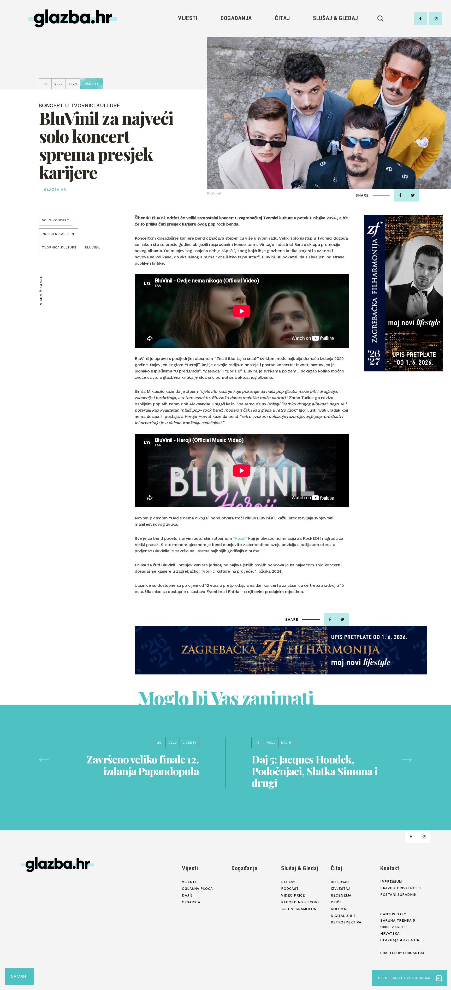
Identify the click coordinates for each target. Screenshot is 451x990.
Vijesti (188, 18)
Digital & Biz (282, 78)
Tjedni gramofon (335, 42)
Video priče (335, 60)
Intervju (282, 34)
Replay (336, 34)
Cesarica (187, 60)
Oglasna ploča (188, 42)
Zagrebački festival (187, 51)
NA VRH (18, 976)
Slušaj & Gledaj (335, 18)
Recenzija (282, 51)
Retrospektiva (282, 87)
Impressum (391, 882)
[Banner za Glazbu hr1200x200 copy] (281, 650)
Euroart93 (413, 953)
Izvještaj (282, 42)
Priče (282, 60)
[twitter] (413, 195)
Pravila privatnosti (401, 888)
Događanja (236, 18)
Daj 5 (187, 69)
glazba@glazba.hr (399, 940)
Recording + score (335, 69)
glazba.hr (55, 189)
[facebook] (420, 18)
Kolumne (282, 69)
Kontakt (389, 868)
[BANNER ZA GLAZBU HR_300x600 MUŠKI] (403, 293)
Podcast (335, 51)
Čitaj (282, 18)
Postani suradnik (398, 895)
